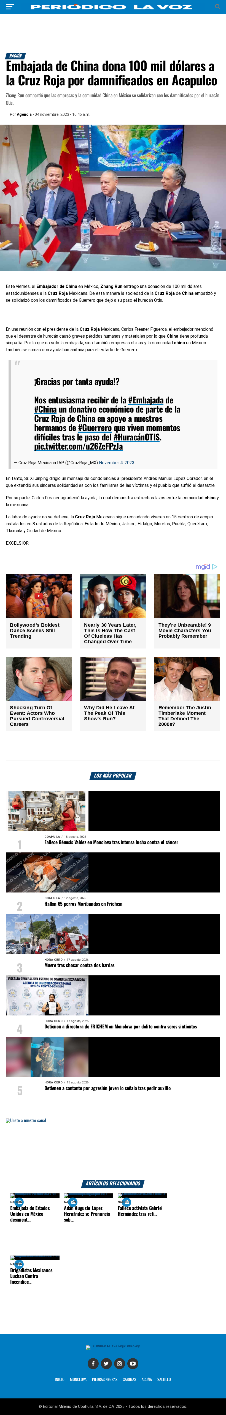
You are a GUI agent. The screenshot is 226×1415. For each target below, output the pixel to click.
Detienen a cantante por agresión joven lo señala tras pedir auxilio (107, 1088)
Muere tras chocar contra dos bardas (79, 965)
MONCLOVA (78, 1379)
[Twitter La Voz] (106, 1363)
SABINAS (129, 1379)
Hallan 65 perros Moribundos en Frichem (83, 904)
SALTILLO (164, 1379)
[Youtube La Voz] (132, 1363)
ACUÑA (147, 1379)
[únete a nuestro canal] (113, 1149)
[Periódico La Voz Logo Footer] (113, 1345)
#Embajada (145, 400)
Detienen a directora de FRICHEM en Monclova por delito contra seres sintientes (120, 1027)
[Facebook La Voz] (93, 1363)
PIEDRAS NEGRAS (104, 1379)
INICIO (59, 1379)
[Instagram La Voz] (119, 1363)
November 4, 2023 (116, 462)
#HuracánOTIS (137, 437)
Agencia (24, 114)
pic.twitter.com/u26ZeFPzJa (78, 446)
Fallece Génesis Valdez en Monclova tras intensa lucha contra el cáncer (111, 842)
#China (45, 409)
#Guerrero (95, 428)
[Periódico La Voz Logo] (113, 9)
